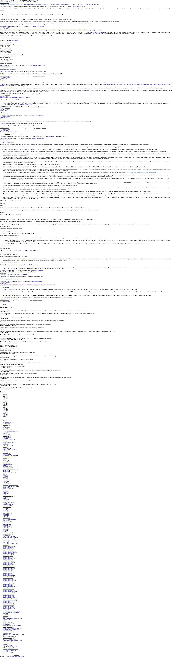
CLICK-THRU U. (7, 443)
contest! (4, 447)
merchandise (5, 514)
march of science (6, 513)
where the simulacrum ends (8, 650)
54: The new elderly (7, 422)
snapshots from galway (8, 556)
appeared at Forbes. (15, 235)
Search (4, 304)
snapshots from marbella (8, 575)
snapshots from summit (8, 592)
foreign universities (7, 467)
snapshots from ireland (7, 565)
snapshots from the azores (8, 596)
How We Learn (6, 497)
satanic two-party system (8, 538)
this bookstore (51, 136)
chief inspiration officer (8, 439)
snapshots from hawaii (7, 557)
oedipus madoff (6, 525)
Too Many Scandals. (4, 118)
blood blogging (6, 436)
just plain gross (6, 505)
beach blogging (6, 432)
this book (7, 134)
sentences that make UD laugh (9, 543)
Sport (4, 613)
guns (4, 482)
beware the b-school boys (10, 431)
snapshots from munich (8, 578)
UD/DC (4, 643)
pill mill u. (5, 529)
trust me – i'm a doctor (7, 638)
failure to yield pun (7, 463)
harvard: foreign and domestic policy (10, 485)
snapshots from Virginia (8, 605)
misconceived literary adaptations (10, 519)
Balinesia (5, 428)
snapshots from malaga (8, 574)
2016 (4, 407)
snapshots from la (6, 570)
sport (4, 614)
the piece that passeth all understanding (11, 629)
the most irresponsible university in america (12, 628)
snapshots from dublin (7, 554)
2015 (4, 408)
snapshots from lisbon (7, 572)
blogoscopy (5, 434)
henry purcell (5, 489)
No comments (4, 65)
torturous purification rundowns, (100, 32)
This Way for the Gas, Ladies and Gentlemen (12, 634)
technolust (5, 624)
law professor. (4, 112)
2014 (4, 409)
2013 (4, 410)
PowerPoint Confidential (8, 532)
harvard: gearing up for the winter (10, 486)
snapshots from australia (8, 548)
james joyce (5, 503)
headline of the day (7, 488)
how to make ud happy (8, 496)
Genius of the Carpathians (8, 472)
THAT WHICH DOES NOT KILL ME (11, 625)
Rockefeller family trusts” (91, 90)
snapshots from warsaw (8, 606)
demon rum (5, 453)
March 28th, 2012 (4, 130)
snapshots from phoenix (8, 583)
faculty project (6, 461)
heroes (4, 491)
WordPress (16, 655)
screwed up (5, 542)
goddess (4, 477)
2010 (4, 414)
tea (3, 620)
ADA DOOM (6, 423)
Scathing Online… (4, 110)
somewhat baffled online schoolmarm (11, 611)
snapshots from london (7, 573)
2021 (4, 401)
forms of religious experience (9, 469)
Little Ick (5, 512)
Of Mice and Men (6, 526)
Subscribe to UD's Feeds (32, 1)
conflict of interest (6, 445)
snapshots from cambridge (8, 551)
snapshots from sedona (7, 590)
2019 (4, 403)
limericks (5, 508)
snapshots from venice (7, 602)
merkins (4, 516)
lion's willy (5, 509)
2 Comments (3, 93)
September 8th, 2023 (4, 3)
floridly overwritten (7, 466)
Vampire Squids (127, 182)
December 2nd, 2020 (4, 67)
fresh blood (5, 471)
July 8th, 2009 (3, 283)
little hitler (5, 510)
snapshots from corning (8, 553)
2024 (4, 397)
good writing (5, 480)
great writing (5, 481)
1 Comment (3, 115)
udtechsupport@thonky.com (18, 656)
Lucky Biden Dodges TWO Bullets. (8, 69)
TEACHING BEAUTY (8, 623)
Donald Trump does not (5, 71)
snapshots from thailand (8, 594)
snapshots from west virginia (9, 607)
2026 (4, 394)
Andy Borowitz (19, 264)
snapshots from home (7, 558)
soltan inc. (5, 609)
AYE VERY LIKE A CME (11, 646)
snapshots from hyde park (8, 562)
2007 (4, 416)
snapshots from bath (7, 549)
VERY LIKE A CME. (7, 645)
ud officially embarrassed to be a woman (11, 640)
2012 (4, 412)
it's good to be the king (7, 502)
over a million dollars (76, 6)
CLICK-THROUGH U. (8, 442)
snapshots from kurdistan (8, 569)
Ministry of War (6, 518)
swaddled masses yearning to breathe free (11, 618)
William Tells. (3, 79)
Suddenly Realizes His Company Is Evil (19, 250)
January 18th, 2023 (4, 28)
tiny (3, 635)
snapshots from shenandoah (9, 591)
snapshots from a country (8, 546)
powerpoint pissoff (7, 534)
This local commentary (5, 123)
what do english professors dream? (10, 649)
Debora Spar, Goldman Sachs (31, 224)
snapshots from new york (8, 580)
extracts (4, 460)
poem (4, 531)
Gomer (4, 478)
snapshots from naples (7, 579)
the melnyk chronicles (7, 627)
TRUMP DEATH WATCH (8, 636)
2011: (100, 238)
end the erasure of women (8, 456)
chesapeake (5, 438)
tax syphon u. (5, 619)
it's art (4, 500)
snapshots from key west (8, 568)
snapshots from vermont (8, 603)
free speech (5, 470)
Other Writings (24, 1)
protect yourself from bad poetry (10, 537)
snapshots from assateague (8, 547)
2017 (4, 405)
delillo (4, 450)
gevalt (4, 474)
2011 (4, 413)
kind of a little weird (7, 507)
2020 (4, 402)
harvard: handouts (6, 487)
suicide (4, 617)
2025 (4, 396)
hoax (4, 494)
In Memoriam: (14, 40)
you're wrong (5, 651)
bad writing (5, 427)
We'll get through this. (7, 647)
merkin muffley (6, 515)
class (4, 441)
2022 (4, 399)
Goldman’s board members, (23, 258)
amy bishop (5, 425)
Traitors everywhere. (79, 207)
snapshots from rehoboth (8, 586)
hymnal (4, 498)
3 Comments (3, 26)
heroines (4, 492)
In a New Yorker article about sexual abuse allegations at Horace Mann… (15, 97)
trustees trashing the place (29, 271)
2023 (4, 398)
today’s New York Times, (30, 149)
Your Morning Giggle (7, 652)
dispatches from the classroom (9, 455)
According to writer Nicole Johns (10, 289)
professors (5, 535)
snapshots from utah (7, 601)
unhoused (5, 644)
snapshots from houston (8, 559)
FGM (4, 465)
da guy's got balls (6, 448)
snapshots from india (7, 564)
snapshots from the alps (8, 595)
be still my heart (6, 429)
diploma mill (5, 454)
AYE (4, 426)
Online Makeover (6, 527)
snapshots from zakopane (8, 608)
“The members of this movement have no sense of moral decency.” (14, 274)
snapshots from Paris (7, 581)
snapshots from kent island (8, 567)
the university (5, 633)
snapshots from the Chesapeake (9, 598)
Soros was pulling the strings (66, 8)
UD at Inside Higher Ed (5, 1)
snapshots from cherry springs (9, 552)
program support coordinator (9, 536)
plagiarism (5, 530)
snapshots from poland (7, 584)
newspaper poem (6, 521)
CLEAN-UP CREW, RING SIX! (7, 142)
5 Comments (3, 106)
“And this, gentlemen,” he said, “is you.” (24, 104)
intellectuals (5, 499)
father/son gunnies (7, 464)
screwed (4, 541)
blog (4, 433)
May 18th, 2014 (3, 78)
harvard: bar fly (6, 483)
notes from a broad (7, 523)
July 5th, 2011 (3, 273)
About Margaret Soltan (15, 1)
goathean (5, 476)
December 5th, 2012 (4, 109)
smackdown (7, 27)
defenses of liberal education (9, 449)
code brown (5, 444)
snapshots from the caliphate (9, 597)
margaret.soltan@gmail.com (39, 26)
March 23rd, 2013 (4, 96)
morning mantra (6, 520)
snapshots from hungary (8, 560)
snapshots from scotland (8, 589)
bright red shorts (6, 437)
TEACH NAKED (7, 622)
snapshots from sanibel (7, 587)
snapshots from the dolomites (9, 600)
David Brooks (3, 278)
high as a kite (5, 493)
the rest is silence (6, 630)
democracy (5, 452)
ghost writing (5, 475)
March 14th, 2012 (4, 141)
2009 (4, 415)
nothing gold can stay (7, 524)
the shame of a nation (7, 631)
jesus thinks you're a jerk (8, 504)
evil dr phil (5, 458)
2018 (4, 404)
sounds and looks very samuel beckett (11, 612)
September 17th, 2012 (4, 117)
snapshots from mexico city (8, 576)
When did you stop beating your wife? (8, 131)
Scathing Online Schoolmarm (11, 271)
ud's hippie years (6, 641)
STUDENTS (5, 616)
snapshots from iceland (8, 563)
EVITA (4, 459)
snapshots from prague (7, 585)
